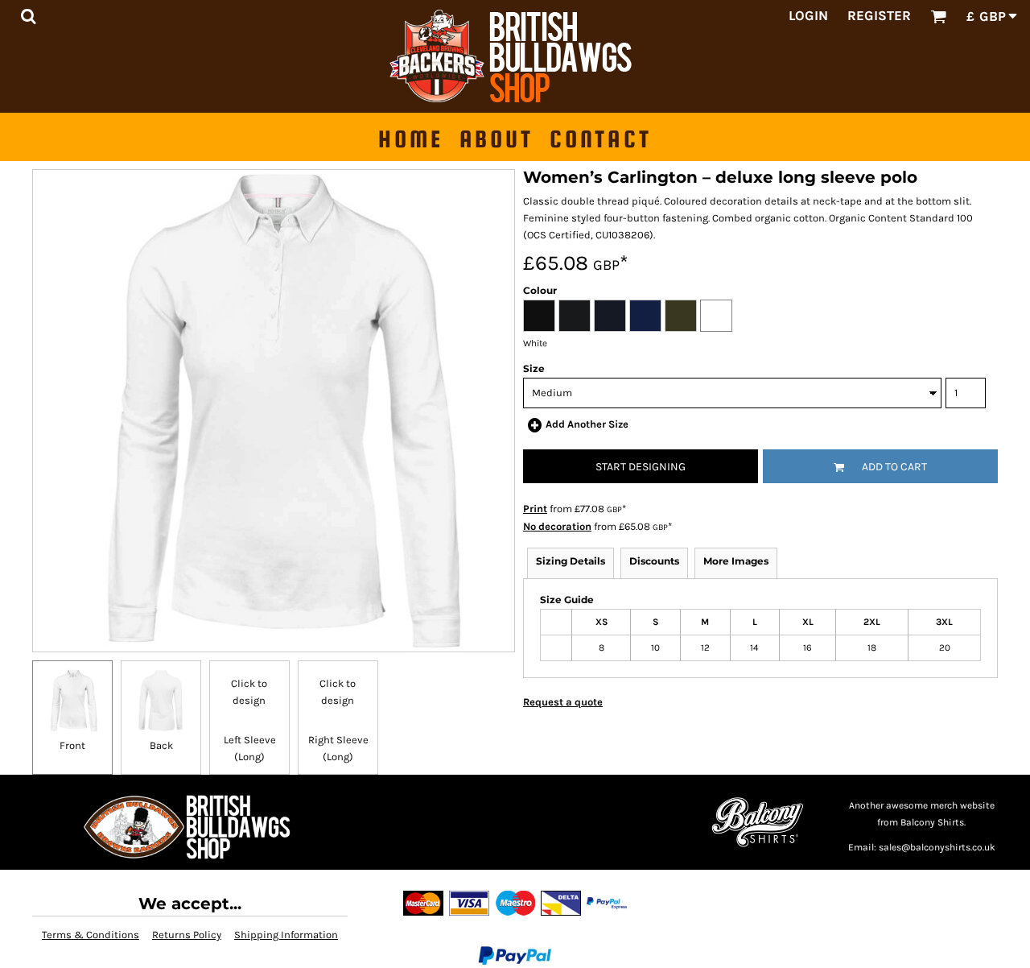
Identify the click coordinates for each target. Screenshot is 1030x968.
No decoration (557, 526)
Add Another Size (587, 424)
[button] (28, 16)
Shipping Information (286, 935)
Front (72, 745)
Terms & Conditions (90, 935)
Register (879, 15)
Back (161, 745)
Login (808, 15)
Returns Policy (186, 935)
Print (535, 509)
